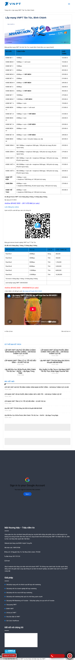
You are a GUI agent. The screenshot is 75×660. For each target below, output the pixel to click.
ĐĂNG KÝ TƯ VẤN (9, 656)
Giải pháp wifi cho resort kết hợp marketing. (19, 592)
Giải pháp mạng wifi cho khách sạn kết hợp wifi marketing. (23, 584)
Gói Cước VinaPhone (12, 620)
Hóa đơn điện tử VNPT (13, 616)
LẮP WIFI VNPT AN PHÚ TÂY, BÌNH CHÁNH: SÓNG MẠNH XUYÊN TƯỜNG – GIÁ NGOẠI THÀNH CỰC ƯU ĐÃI (20, 352)
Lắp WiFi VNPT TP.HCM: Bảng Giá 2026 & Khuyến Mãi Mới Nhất (54, 361)
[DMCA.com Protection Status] (10, 653)
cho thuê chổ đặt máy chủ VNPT (35, 659)
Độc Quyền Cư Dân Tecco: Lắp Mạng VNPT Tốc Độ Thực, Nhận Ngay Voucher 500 (54, 370)
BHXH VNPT (10, 608)
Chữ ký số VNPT (11, 612)
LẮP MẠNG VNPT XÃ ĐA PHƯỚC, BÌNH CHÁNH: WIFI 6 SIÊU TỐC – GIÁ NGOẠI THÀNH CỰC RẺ (55, 352)
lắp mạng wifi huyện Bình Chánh (32, 291)
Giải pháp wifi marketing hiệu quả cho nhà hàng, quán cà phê (24, 596)
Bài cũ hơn (9, 331)
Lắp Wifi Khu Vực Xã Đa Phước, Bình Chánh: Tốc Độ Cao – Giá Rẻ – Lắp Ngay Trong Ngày (20, 371)
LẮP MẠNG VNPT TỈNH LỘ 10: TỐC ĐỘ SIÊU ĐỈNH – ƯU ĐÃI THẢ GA (20, 361)
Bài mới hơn (65, 331)
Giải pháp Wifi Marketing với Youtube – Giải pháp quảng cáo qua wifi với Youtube (30, 600)
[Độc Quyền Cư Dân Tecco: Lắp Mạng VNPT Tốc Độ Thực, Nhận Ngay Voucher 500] (54, 367)
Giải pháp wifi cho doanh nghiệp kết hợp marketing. (21, 588)
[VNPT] (13, 4)
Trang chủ (8, 10)
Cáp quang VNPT (11, 604)
